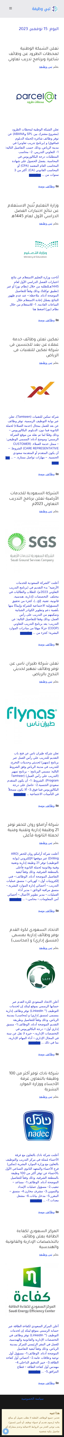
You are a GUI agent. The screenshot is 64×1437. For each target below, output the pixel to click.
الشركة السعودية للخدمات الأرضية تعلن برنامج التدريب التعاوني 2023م (34, 499)
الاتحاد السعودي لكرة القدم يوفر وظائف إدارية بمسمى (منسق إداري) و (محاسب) (34, 935)
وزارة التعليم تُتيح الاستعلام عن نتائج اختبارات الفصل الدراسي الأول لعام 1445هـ (33, 211)
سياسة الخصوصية (32, 1398)
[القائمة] (10, 9)
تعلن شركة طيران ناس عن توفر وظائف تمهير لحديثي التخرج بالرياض (34, 669)
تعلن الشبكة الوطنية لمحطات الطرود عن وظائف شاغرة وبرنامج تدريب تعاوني (33, 54)
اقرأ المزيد (35, 175)
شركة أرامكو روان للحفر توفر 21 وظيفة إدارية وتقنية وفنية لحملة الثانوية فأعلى (33, 830)
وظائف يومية (46, 186)
